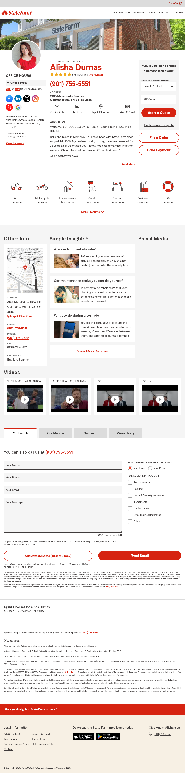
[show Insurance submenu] (128, 12)
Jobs (152, 12)
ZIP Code (149, 99)
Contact (165, 12)
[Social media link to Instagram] (35, 98)
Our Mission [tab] (55, 433)
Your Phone (13, 477)
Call (8, 88)
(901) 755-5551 (70, 84)
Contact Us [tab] (20, 433)
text (17, 88)
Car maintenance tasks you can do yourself (88, 281)
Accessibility (10, 739)
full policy (69, 672)
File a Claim (159, 138)
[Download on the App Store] (83, 736)
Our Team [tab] (90, 433)
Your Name (13, 465)
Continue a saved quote (159, 125)
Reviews (138, 12)
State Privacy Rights (42, 744)
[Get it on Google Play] (108, 736)
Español (173, 3)
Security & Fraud (41, 734)
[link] (17, 12)
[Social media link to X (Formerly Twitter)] (26, 98)
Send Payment (159, 150)
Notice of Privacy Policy (16, 744)
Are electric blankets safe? (75, 249)
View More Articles (92, 351)
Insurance (120, 12)
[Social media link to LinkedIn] (18, 98)
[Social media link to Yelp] (9, 107)
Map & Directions (21, 316)
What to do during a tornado (76, 315)
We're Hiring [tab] (125, 433)
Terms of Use (39, 739)
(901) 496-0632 (18, 337)
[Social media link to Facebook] (9, 98)
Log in (179, 12)
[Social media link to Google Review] (18, 107)
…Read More (127, 164)
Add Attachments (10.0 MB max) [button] (48, 556)
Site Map (8, 749)
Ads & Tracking (12, 734)
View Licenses (15, 143)
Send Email (140, 555)
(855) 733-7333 (112, 587)
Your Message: (14, 502)
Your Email (12, 489)
